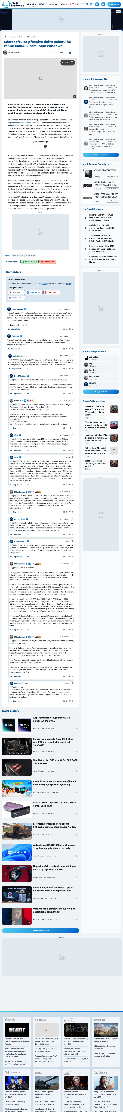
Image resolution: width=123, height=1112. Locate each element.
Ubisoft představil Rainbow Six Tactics (104, 1047)
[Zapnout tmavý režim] (103, 4)
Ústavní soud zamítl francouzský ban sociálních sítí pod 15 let (54, 910)
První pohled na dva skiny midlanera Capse (15, 1103)
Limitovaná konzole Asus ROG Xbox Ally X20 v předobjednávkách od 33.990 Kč (53, 742)
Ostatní (21, 37)
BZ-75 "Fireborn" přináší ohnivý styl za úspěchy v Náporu (44, 1094)
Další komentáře (101, 155)
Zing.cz (87, 418)
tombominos (19, 519)
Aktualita (13, 37)
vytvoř (68, 283)
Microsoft (31, 37)
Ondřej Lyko (37, 877)
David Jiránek (38, 898)
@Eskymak (15, 360)
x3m (16, 435)
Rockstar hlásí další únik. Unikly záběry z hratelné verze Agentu (17, 1041)
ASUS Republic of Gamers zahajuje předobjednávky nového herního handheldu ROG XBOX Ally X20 (15, 1053)
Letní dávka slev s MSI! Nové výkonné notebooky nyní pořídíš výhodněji (54, 783)
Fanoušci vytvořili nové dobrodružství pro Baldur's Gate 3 (75, 1094)
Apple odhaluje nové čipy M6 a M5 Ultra (76, 1060)
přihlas (44, 283)
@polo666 (15, 380)
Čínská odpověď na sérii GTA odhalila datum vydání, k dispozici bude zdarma (97, 425)
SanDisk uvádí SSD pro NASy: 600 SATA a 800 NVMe (55, 762)
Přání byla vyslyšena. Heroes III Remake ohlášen (46, 1050)
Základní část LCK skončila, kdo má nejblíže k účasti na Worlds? (16, 1094)
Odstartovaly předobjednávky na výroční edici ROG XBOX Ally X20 (76, 1041)
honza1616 (18, 401)
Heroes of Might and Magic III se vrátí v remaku (106, 1040)
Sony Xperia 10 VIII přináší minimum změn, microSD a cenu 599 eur (105, 1094)
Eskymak (15, 336)
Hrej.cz (87, 456)
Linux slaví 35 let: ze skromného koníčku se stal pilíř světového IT (75, 1051)
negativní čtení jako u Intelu (19, 123)
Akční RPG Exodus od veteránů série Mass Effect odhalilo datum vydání (94, 411)
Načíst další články (41, 930)
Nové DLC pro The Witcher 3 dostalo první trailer (105, 1055)
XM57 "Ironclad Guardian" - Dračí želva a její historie (45, 1103)
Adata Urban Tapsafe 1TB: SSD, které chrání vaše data (54, 804)
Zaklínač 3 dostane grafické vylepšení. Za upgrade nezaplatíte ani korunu (46, 1058)
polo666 (16, 356)
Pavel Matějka (17, 309)
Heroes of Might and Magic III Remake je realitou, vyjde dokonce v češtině (97, 438)
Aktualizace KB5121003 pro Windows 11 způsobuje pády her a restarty (54, 847)
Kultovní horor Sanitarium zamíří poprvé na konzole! (15, 1063)
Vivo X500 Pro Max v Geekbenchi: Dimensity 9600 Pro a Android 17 (105, 1104)
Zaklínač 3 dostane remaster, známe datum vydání (96, 463)
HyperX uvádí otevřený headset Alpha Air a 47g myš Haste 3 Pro (54, 868)
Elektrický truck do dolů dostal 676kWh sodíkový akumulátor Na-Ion (54, 825)
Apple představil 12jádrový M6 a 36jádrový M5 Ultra (51, 719)
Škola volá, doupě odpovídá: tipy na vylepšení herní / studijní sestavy (53, 889)
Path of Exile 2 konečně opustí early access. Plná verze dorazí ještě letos (96, 451)
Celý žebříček (101, 392)
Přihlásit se (114, 4)
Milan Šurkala (14, 53)
